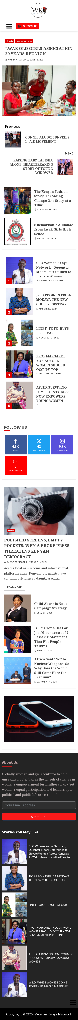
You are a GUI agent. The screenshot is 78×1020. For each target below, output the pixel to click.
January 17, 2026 (47, 682)
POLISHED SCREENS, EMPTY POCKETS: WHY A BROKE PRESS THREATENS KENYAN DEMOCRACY (36, 548)
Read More (14, 587)
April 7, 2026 (44, 650)
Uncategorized (24, 41)
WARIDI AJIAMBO (17, 59)
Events (9, 41)
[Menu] (9, 26)
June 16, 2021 (37, 59)
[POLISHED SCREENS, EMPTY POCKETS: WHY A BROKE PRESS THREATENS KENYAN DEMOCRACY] (39, 511)
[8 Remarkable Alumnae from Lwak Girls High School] (17, 231)
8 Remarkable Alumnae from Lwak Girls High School (53, 229)
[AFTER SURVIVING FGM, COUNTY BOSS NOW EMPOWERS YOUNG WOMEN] (19, 395)
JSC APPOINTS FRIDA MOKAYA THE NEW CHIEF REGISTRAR (53, 299)
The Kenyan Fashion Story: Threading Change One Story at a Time (52, 198)
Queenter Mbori (15, 562)
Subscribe (39, 817)
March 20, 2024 (48, 309)
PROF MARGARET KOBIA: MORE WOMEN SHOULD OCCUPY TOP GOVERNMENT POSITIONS (50, 367)
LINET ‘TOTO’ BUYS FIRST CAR (52, 330)
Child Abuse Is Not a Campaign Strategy (50, 606)
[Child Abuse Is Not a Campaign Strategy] (17, 608)
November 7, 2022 (49, 337)
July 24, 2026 (45, 613)
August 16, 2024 (46, 238)
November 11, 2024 (47, 209)
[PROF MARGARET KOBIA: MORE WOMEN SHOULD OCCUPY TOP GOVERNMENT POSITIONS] (19, 364)
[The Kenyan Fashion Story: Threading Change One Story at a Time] (17, 200)
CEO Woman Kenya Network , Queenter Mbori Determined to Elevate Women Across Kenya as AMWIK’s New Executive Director (53, 276)
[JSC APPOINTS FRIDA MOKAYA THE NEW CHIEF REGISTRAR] (19, 301)
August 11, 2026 (38, 562)
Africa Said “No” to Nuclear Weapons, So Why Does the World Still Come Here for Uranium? (51, 668)
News (11, 530)
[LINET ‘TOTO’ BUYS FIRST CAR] (19, 332)
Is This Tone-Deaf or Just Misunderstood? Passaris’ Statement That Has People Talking (51, 637)
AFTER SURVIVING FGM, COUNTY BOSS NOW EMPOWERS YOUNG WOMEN (52, 394)
